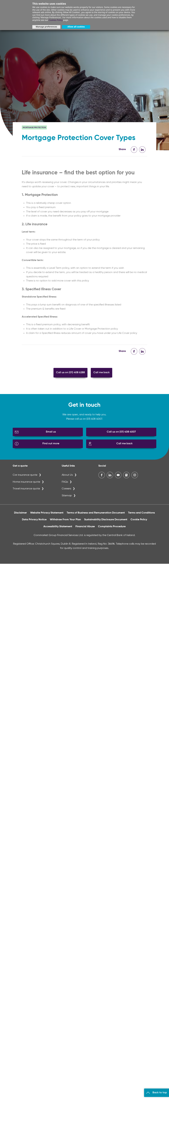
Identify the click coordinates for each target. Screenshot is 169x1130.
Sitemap (67, 495)
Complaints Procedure (112, 526)
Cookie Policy (139, 519)
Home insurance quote (26, 482)
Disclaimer (20, 513)
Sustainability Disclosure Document (105, 519)
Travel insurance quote (26, 488)
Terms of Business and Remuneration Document (96, 513)
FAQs (65, 482)
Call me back (101, 372)
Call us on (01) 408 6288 (70, 372)
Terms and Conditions (141, 513)
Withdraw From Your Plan (65, 519)
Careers (66, 488)
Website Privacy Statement (46, 513)
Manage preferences (46, 26)
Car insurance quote (25, 475)
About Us (67, 475)
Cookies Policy (56, 20)
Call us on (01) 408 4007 (121, 432)
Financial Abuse (85, 526)
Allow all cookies (76, 26)
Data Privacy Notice (34, 519)
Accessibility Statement (57, 526)
